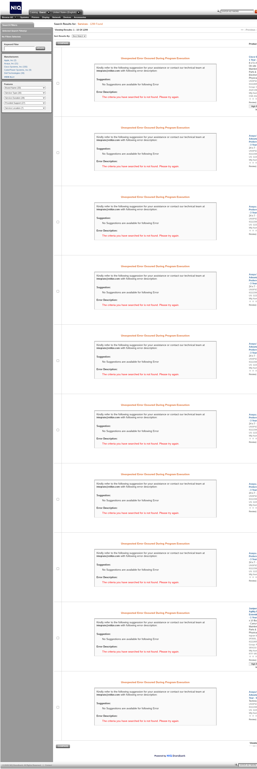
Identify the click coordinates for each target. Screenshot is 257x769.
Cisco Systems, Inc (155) (15, 67)
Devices (67, 17)
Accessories (80, 17)
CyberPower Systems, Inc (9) (17, 70)
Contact (48, 765)
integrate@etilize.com (108, 71)
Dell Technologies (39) (14, 73)
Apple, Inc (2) (10, 60)
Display (45, 17)
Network (56, 17)
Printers (35, 17)
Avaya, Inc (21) (11, 63)
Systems (24, 17)
